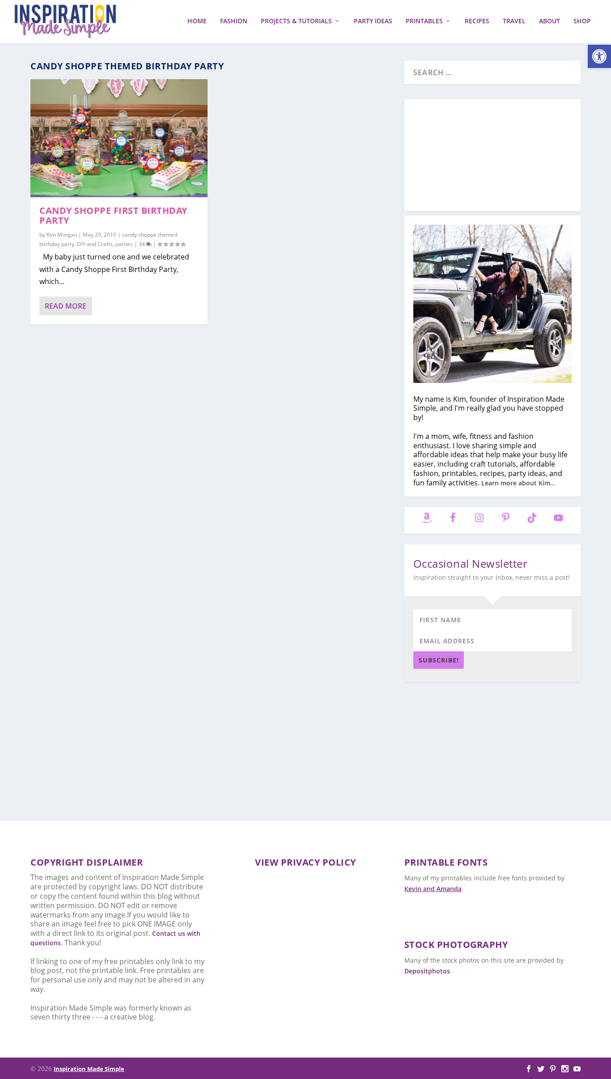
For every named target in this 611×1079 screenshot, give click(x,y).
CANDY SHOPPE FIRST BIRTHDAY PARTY (113, 215)
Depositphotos (427, 971)
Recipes (477, 21)
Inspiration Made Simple (89, 1069)
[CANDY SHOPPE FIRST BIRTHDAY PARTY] (119, 138)
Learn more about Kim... (518, 483)
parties (124, 244)
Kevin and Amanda (433, 888)
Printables (424, 21)
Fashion (233, 21)
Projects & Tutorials (296, 21)
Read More (65, 306)
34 (142, 244)
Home (197, 21)
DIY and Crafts (95, 244)
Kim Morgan (62, 234)
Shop (582, 21)
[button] (599, 56)
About (549, 21)
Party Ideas (373, 21)
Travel (514, 21)
